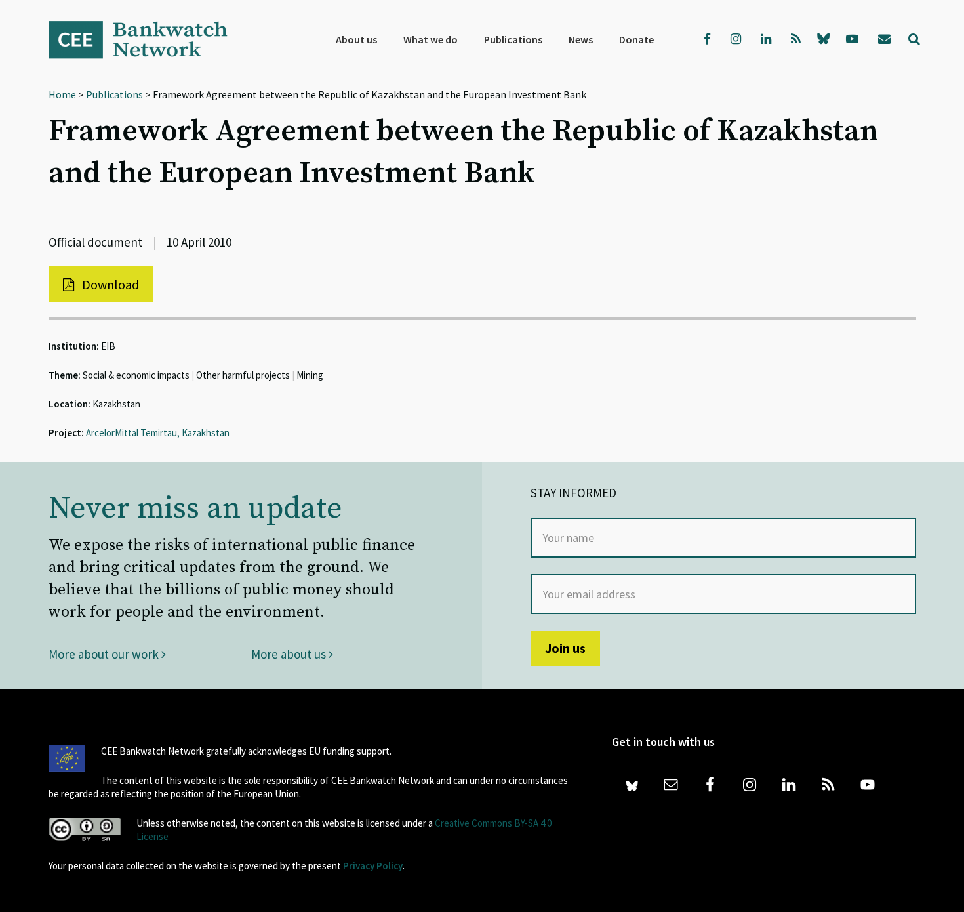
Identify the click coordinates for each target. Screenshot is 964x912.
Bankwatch (147, 39)
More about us (290, 654)
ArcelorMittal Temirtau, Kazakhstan (158, 432)
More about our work (105, 654)
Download (109, 284)
